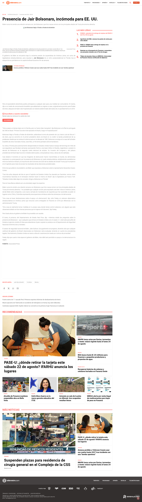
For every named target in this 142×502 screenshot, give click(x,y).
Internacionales (13, 14)
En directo (136, 2)
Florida (29, 282)
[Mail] (17, 288)
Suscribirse (8, 120)
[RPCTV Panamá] (49, 490)
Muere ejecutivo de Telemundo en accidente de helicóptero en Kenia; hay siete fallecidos (31, 303)
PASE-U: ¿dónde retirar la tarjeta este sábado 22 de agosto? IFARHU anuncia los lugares (38, 366)
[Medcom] (100, 490)
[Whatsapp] (13, 288)
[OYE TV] (56, 490)
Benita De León (7, 468)
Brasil (37, 282)
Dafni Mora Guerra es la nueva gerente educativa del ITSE (42, 398)
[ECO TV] (71, 490)
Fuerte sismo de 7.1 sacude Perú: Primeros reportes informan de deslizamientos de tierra (31, 299)
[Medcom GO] (42, 490)
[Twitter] (8, 288)
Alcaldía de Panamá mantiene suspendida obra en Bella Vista (16, 398)
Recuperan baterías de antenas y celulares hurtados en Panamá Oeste (92, 370)
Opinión (104, 2)
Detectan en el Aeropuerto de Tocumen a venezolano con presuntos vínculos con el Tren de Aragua (96, 51)
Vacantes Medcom (35, 493)
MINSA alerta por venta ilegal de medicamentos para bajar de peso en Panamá (99, 398)
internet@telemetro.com (10, 498)
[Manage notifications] (138, 498)
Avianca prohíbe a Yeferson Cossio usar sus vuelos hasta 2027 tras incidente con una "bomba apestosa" (44, 68)
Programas (95, 2)
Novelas (112, 2)
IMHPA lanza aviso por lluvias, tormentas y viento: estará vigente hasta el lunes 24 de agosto (94, 341)
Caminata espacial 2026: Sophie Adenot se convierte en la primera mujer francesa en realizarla (33, 306)
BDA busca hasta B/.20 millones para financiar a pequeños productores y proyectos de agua (93, 357)
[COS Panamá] (63, 490)
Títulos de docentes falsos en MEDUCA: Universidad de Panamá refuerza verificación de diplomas (95, 57)
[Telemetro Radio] (92, 490)
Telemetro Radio (122, 2)
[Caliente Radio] (85, 490)
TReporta (87, 2)
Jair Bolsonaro (19, 282)
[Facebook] (4, 288)
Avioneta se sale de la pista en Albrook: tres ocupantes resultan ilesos (70, 398)
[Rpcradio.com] (78, 490)
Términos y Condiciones (9, 493)
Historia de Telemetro (23, 493)
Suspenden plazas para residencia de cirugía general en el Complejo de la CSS (37, 462)
